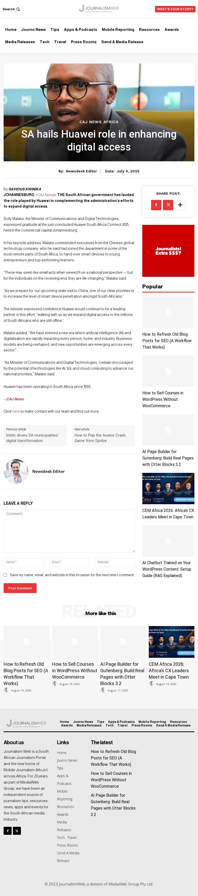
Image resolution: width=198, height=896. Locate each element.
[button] (12, 9)
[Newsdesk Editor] (16, 471)
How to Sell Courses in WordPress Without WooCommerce (162, 399)
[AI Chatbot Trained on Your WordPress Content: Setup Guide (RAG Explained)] (168, 540)
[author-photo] (7, 690)
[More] (180, 205)
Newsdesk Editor (81, 171)
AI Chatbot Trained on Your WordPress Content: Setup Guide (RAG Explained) (166, 569)
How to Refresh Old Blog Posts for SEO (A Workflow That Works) (167, 341)
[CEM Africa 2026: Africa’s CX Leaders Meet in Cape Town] (168, 488)
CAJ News (45, 195)
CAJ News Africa (99, 122)
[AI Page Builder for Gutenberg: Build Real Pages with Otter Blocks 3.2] (168, 429)
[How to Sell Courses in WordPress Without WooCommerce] (168, 371)
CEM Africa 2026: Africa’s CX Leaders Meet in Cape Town (169, 670)
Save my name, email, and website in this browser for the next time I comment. (72, 575)
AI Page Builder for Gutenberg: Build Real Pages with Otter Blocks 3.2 (168, 458)
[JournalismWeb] (99, 8)
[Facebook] (156, 205)
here (16, 411)
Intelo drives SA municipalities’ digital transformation (32, 438)
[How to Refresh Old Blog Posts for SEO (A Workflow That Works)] (168, 312)
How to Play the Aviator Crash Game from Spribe (100, 438)
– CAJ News (14, 399)
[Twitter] (168, 205)
